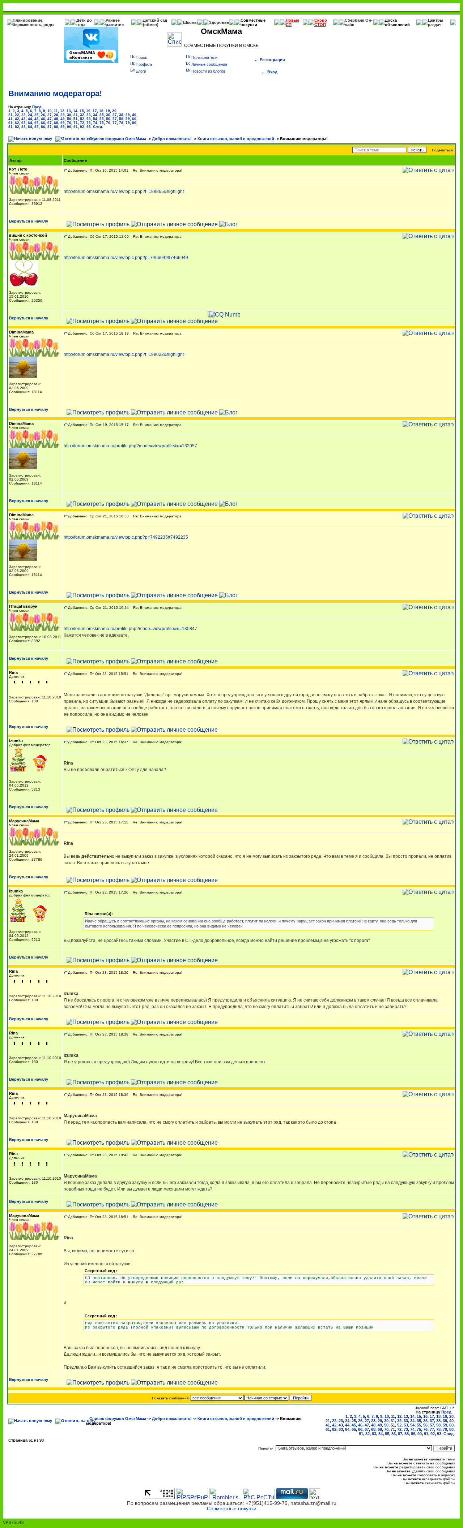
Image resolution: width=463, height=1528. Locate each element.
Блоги (141, 71)
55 (101, 119)
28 (56, 115)
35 (101, 115)
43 (23, 119)
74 (95, 123)
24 (30, 115)
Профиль (144, 64)
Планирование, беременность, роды (33, 22)
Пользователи (204, 57)
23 (23, 115)
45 (36, 119)
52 (82, 119)
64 (30, 123)
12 (62, 111)
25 (36, 115)
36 (108, 115)
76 (108, 123)
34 (95, 115)
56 (108, 119)
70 (69, 123)
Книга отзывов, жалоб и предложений (235, 139)
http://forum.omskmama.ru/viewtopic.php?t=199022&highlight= (125, 354)
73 (88, 123)
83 (23, 127)
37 (114, 115)
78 (121, 123)
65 (36, 123)
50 (69, 119)
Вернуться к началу (28, 221)
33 (88, 115)
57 (114, 119)
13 (69, 111)
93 (88, 127)
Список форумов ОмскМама (117, 139)
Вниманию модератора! (55, 93)
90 (69, 127)
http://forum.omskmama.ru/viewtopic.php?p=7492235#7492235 (126, 537)
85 (36, 127)
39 (128, 115)
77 (114, 123)
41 (10, 119)
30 (69, 115)
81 (10, 127)
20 (114, 111)
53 (88, 119)
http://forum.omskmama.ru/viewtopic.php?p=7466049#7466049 (126, 257)
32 (82, 115)
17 (95, 111)
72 (82, 123)
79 (128, 123)
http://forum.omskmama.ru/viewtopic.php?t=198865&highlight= (125, 191)
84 (30, 127)
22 (17, 115)
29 (62, 115)
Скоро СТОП (320, 22)
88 (56, 127)
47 (49, 119)
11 (56, 111)
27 (49, 115)
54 (95, 119)
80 (134, 123)
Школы (190, 22)
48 (56, 119)
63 (23, 123)
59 (128, 119)
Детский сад (155, 20)
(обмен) (150, 24)
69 (62, 123)
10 (49, 111)
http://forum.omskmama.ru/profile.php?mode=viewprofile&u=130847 (130, 628)
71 (75, 123)
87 (49, 127)
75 (101, 123)
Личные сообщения (209, 64)
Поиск (141, 57)
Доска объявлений (397, 22)
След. (98, 127)
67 (49, 123)
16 (88, 111)
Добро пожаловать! (172, 139)
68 (56, 123)
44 (30, 119)
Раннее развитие (115, 22)
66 (43, 123)
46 (43, 119)
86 (43, 127)
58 (121, 119)
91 (75, 127)
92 (82, 127)
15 (82, 111)
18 (101, 111)
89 (62, 127)
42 (17, 119)
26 (43, 115)
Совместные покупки (253, 22)
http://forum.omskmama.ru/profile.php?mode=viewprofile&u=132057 (130, 445)
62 (17, 123)
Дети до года (84, 22)
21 (10, 115)
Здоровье (219, 22)
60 (134, 119)
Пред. (37, 107)
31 (75, 115)
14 (75, 111)
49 (62, 119)
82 (17, 127)
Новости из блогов (208, 71)
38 (121, 115)
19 (108, 111)
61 (10, 123)
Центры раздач (435, 22)
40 (134, 115)
